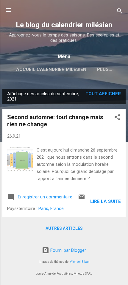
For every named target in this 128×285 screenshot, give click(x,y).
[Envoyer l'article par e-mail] (81, 199)
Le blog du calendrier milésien (64, 25)
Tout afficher (103, 93)
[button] (117, 118)
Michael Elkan (79, 262)
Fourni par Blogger (67, 250)
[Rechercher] (119, 12)
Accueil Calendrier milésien (51, 69)
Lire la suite (105, 201)
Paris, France (51, 208)
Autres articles (64, 228)
